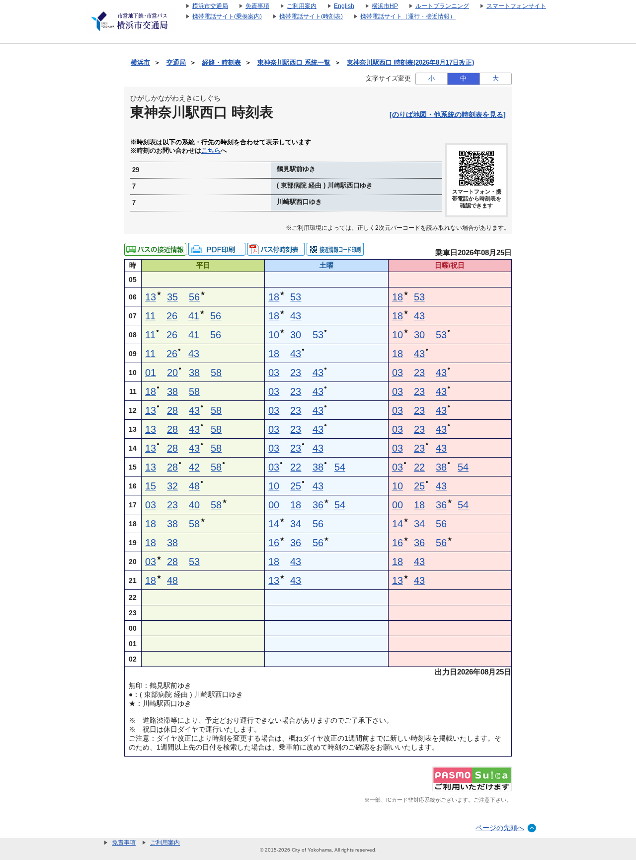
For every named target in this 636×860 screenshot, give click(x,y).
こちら (211, 150)
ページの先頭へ (500, 828)
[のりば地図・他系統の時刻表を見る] (448, 114)
